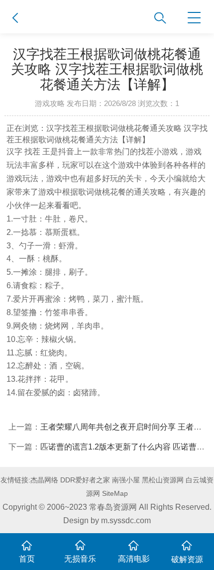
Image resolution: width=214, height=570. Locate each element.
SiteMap (115, 493)
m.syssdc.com (126, 520)
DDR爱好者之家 (85, 480)
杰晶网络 (44, 480)
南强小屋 (126, 480)
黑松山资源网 (163, 480)
